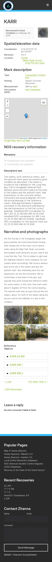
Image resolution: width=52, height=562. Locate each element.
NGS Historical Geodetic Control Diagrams (23, 463)
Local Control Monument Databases (20, 460)
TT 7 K (7, 492)
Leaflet (24, 138)
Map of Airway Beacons (15, 450)
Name (6, 513)
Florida (24, 58)
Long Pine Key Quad (34, 63)
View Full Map (23, 140)
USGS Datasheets (12, 467)
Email (29, 513)
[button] (26, 116)
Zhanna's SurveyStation (25, 554)
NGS (35, 86)
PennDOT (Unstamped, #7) (16, 495)
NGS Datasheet (33, 89)
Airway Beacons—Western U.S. (18, 454)
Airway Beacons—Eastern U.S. (18, 457)
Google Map (10, 140)
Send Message (26, 547)
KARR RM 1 (16, 364)
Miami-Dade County (32, 60)
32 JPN (7, 486)
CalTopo (44, 138)
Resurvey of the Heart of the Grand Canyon (24, 470)
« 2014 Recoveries (13, 389)
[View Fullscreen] (7, 110)
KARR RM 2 (16, 373)
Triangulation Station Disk (35, 76)
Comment (8, 525)
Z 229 (6, 498)
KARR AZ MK (17, 356)
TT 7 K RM (9, 489)
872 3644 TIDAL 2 (37, 382)
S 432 (8, 382)
